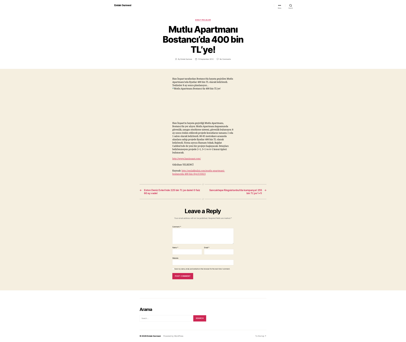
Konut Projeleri (203, 20)
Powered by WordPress (173, 336)
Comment (176, 227)
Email (206, 248)
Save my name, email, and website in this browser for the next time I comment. (202, 269)
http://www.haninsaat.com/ (186, 158)
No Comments (225, 59)
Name (175, 248)
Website (175, 258)
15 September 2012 (205, 59)
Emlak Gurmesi (122, 5)
